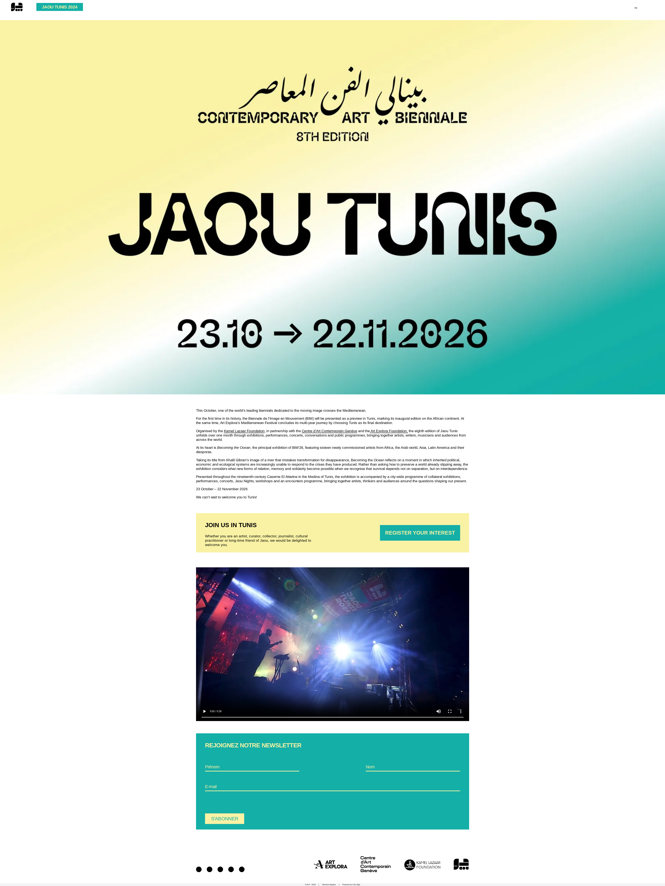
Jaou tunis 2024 (59, 7)
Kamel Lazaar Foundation (244, 431)
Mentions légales (329, 884)
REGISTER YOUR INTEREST (420, 533)
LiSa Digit (356, 884)
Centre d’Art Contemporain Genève (329, 431)
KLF (308, 884)
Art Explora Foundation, (389, 431)
